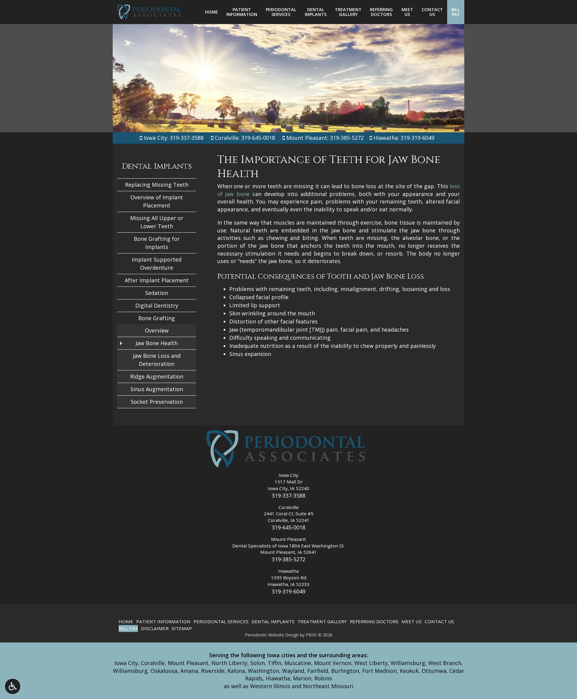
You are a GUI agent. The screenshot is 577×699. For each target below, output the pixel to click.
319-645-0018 (288, 527)
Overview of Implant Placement (156, 201)
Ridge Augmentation (156, 376)
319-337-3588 (288, 495)
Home (211, 12)
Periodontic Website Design (272, 635)
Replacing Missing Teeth (156, 184)
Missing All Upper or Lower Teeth (156, 222)
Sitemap (182, 628)
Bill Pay (128, 628)
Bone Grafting (156, 318)
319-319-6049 (288, 591)
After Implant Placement (157, 280)
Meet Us (411, 621)
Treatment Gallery (322, 621)
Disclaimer (155, 628)
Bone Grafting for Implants (157, 242)
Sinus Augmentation (156, 389)
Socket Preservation (157, 401)
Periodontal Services (221, 621)
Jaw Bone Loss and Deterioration (157, 359)
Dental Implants (157, 166)
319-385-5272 (288, 559)
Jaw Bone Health (157, 343)
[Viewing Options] (13, 686)
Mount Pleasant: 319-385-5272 (325, 137)
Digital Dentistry (156, 305)
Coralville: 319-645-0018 (245, 137)
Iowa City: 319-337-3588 (172, 137)
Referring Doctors (374, 621)
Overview (157, 330)
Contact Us (439, 621)
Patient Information (163, 621)
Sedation (156, 292)
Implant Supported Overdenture (157, 263)
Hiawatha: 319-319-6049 (404, 137)
